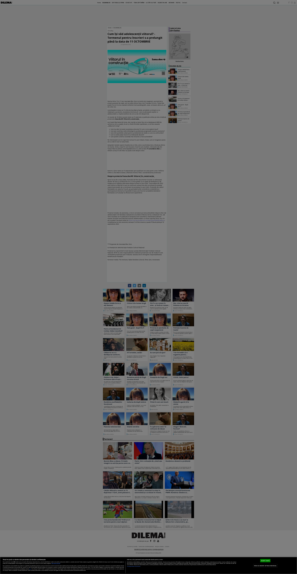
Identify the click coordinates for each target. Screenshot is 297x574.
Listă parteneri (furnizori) (133, 566)
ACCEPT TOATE (265, 560)
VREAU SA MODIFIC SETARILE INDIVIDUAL (265, 565)
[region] (148, 565)
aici (30, 569)
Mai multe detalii (56, 563)
